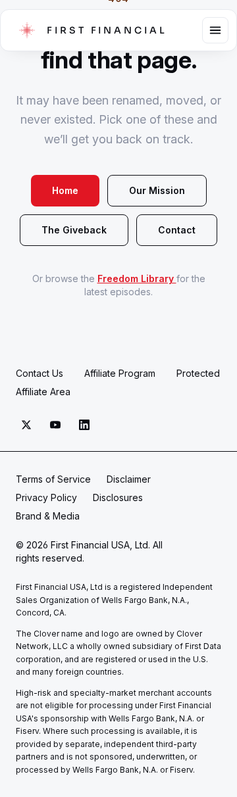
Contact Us (39, 373)
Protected (198, 373)
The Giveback (74, 229)
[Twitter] (26, 424)
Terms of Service (53, 479)
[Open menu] (215, 30)
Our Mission (157, 190)
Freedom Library (136, 278)
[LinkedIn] (84, 424)
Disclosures (118, 497)
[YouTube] (55, 424)
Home (65, 190)
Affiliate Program (119, 373)
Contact (177, 229)
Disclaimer (129, 479)
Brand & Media (48, 515)
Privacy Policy (46, 497)
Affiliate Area (43, 391)
